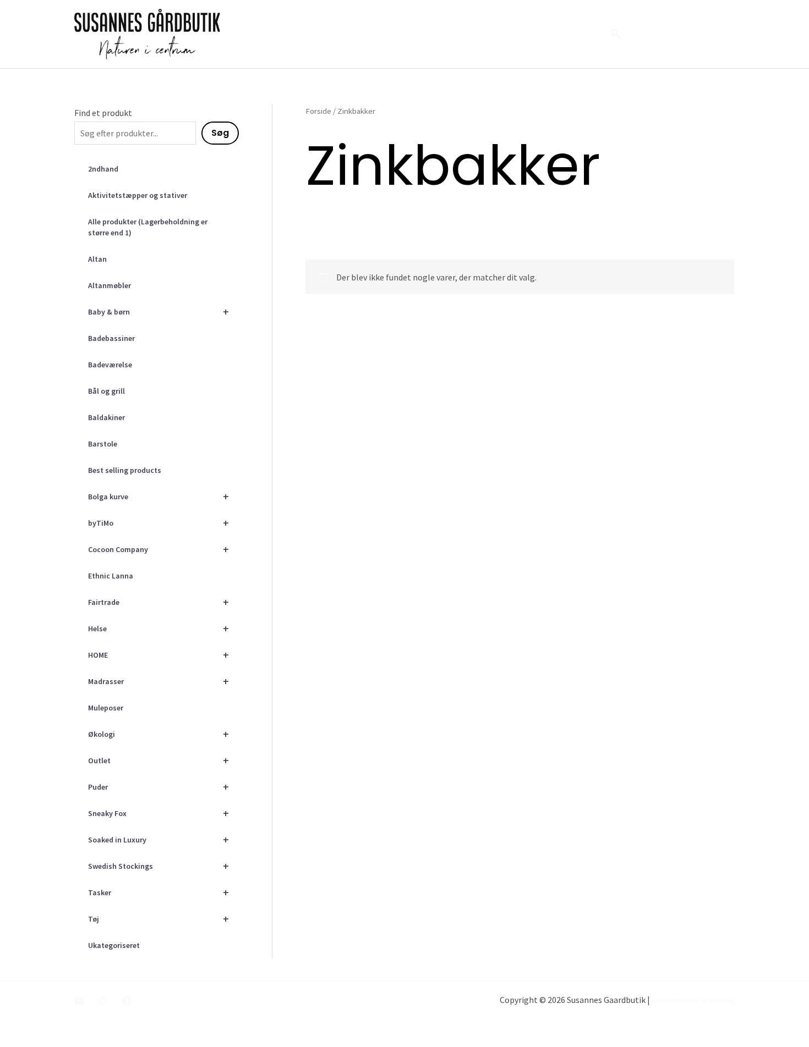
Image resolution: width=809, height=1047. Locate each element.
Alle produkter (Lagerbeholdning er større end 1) (147, 227)
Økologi (158, 734)
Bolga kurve (158, 496)
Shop (581, 34)
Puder (158, 786)
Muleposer (105, 708)
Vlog (509, 34)
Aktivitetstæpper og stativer (137, 195)
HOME (158, 655)
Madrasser (158, 681)
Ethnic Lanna (110, 576)
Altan (97, 259)
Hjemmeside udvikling (693, 999)
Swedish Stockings (158, 866)
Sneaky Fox (158, 813)
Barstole (102, 444)
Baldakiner (106, 417)
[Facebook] (127, 1001)
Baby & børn (158, 311)
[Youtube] (79, 1001)
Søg (220, 132)
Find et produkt (103, 112)
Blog (545, 34)
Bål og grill (106, 391)
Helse (158, 628)
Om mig (468, 34)
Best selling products (124, 470)
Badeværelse (110, 365)
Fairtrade (158, 602)
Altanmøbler (109, 285)
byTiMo (158, 523)
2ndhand (103, 169)
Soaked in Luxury (158, 839)
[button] (616, 34)
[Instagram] (103, 1001)
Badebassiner (111, 338)
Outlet (158, 760)
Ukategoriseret (114, 945)
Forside (422, 34)
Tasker (158, 892)
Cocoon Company (158, 549)
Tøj (158, 918)
